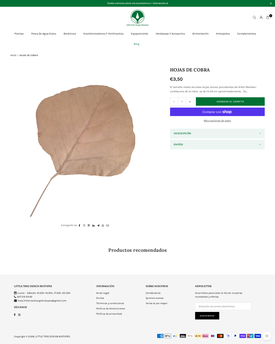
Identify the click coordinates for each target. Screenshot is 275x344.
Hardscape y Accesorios (170, 33)
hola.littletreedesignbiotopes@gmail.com (42, 300)
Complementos (246, 33)
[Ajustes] (261, 17)
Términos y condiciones (110, 303)
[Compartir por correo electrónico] (107, 225)
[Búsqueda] (254, 17)
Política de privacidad (109, 313)
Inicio (13, 55)
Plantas (19, 33)
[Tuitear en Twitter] (84, 225)
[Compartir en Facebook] (79, 225)
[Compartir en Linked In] (93, 225)
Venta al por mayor (156, 303)
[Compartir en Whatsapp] (103, 225)
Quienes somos (155, 298)
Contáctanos (153, 293)
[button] (268, 17)
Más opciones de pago (217, 120)
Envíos (100, 298)
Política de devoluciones (110, 308)
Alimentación (200, 33)
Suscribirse (207, 316)
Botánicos (70, 33)
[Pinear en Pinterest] (89, 225)
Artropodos (223, 33)
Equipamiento (139, 33)
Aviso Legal (102, 293)
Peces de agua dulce (43, 33)
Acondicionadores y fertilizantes (103, 33)
